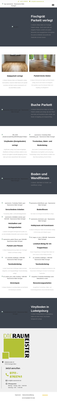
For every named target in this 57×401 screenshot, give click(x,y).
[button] (53, 5)
